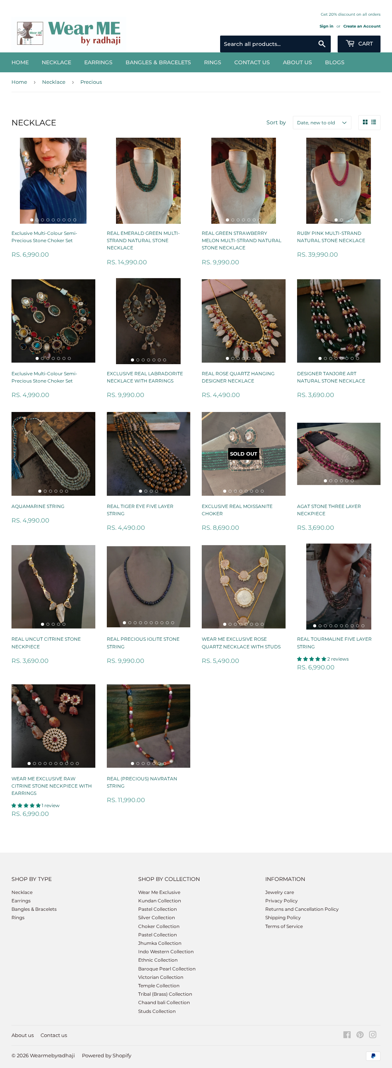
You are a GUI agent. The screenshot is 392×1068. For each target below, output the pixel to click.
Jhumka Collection (159, 943)
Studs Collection (157, 1011)
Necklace (56, 62)
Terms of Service (284, 926)
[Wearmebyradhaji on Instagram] (373, 1036)
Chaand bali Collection (164, 1002)
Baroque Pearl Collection (167, 969)
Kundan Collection (159, 901)
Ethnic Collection (158, 960)
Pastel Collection (157, 909)
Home (20, 62)
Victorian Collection (160, 977)
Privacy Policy (281, 901)
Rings (212, 62)
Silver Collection (156, 917)
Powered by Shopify (106, 1055)
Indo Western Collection (166, 951)
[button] (312, 659)
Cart (365, 43)
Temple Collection (159, 985)
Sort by (276, 122)
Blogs (335, 62)
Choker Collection (159, 926)
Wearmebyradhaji (52, 1055)
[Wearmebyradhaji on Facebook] (347, 1036)
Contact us (252, 62)
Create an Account (362, 26)
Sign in (326, 26)
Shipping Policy (283, 917)
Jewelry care (279, 892)
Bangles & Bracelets (158, 62)
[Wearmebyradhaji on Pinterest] (360, 1036)
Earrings (98, 62)
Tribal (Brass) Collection (165, 994)
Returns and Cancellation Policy (302, 909)
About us (297, 62)
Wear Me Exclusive (159, 892)
